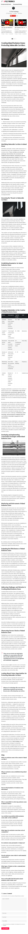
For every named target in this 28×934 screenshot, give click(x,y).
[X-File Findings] (13, 8)
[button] (2, 1)
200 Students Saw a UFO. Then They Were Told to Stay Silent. (21, 27)
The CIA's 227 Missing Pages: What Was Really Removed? (7, 27)
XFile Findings (16, 741)
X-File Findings (9, 1)
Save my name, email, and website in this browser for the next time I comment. (14, 925)
